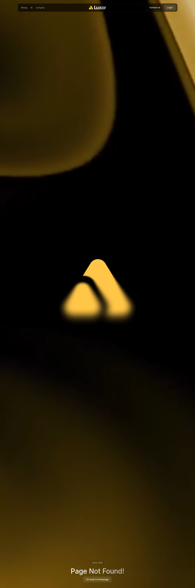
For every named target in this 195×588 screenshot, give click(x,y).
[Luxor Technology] (97, 7)
